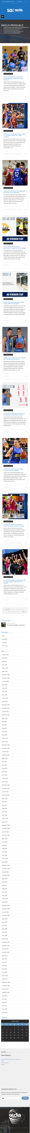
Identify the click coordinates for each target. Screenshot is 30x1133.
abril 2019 (4, 892)
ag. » (18, 1039)
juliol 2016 (4, 995)
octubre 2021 (5, 791)
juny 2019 (4, 885)
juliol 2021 (4, 801)
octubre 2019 (5, 872)
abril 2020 (4, 852)
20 (6, 1035)
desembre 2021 (6, 785)
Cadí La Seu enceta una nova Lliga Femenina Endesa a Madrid (13, 469)
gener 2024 (4, 701)
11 (17, 611)
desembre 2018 (6, 905)
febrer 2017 (5, 975)
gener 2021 (4, 821)
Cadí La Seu (7, 153)
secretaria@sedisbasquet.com (9, 1)
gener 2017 (4, 979)
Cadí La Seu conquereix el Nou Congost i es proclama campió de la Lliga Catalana (15, 135)
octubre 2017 (5, 949)
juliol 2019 (4, 882)
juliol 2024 (4, 684)
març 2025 (4, 664)
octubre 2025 (5, 654)
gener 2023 (4, 741)
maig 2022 (4, 768)
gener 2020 (4, 862)
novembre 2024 (6, 678)
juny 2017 (4, 962)
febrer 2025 (5, 668)
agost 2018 (4, 918)
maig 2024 (4, 688)
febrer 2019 (5, 898)
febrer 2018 (5, 938)
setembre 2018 (5, 915)
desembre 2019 (6, 865)
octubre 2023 (5, 711)
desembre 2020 (6, 825)
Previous (7, 609)
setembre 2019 (5, 875)
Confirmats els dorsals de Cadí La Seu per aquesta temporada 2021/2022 (14, 414)
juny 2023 (4, 725)
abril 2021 (4, 811)
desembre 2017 (6, 942)
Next (23, 611)
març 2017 (4, 972)
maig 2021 (4, 808)
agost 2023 (4, 718)
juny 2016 (4, 999)
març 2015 (4, 1009)
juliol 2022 (4, 761)
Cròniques (18, 153)
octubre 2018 (5, 912)
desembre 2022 (6, 745)
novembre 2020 (6, 828)
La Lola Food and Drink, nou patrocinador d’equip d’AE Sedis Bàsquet (15, 247)
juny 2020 (4, 845)
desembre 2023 (6, 704)
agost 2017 (4, 955)
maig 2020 (4, 848)
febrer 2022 (5, 778)
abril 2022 (4, 771)
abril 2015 (4, 1005)
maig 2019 (4, 888)
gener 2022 (4, 781)
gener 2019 (4, 902)
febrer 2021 (5, 818)
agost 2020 (4, 838)
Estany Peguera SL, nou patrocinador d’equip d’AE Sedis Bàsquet (14, 302)
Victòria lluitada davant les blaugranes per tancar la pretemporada (14, 191)
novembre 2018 (6, 908)
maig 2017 (4, 965)
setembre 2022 (5, 755)
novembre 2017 (6, 945)
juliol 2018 (4, 922)
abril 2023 (4, 731)
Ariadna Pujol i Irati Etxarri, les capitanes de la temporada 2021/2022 (15, 358)
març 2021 (4, 815)
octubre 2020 (5, 832)
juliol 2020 (4, 842)
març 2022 (4, 775)
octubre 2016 (5, 989)
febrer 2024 (5, 698)
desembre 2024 (6, 674)
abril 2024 (4, 691)
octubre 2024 (5, 681)
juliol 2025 (4, 658)
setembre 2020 (5, 835)
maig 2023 (4, 728)
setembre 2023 (5, 715)
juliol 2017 (4, 959)
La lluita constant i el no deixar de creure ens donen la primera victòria (14, 525)
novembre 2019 (6, 868)
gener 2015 (4, 1012)
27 (6, 1037)
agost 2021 (4, 798)
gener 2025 (4, 671)
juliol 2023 (4, 721)
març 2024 (4, 694)
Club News (6, 96)
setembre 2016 (5, 992)
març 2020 (4, 855)
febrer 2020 (5, 858)
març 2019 (4, 895)
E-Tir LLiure (5, 645)
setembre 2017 (5, 952)
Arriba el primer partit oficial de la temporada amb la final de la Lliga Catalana (13, 78)
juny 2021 (4, 805)
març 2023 (4, 735)
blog (3, 635)
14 (10, 1032)
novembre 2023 (6, 708)
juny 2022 (4, 765)
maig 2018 (4, 928)
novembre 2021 (6, 788)
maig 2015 (4, 1002)
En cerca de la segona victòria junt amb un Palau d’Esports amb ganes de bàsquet (15, 581)
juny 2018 (4, 925)
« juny (3, 1040)
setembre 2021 (5, 795)
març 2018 (4, 935)
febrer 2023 (5, 738)
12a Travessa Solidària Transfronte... (16, 625)
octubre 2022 (5, 751)
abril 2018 (4, 932)
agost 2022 (4, 758)
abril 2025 (4, 661)
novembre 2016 (6, 985)
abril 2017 (4, 969)
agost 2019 (4, 878)
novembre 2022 (6, 748)
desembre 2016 (6, 982)
